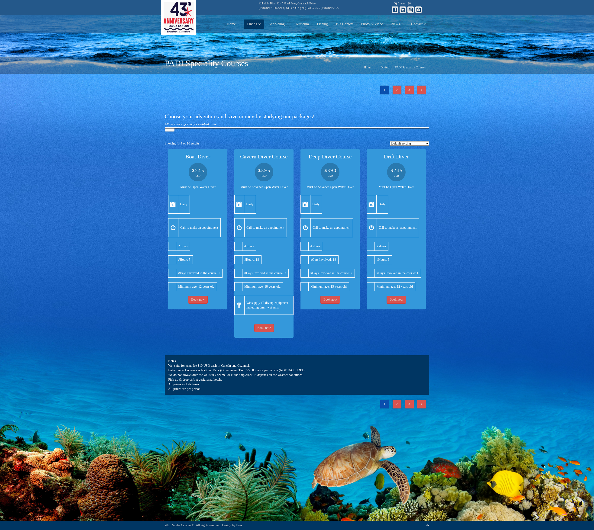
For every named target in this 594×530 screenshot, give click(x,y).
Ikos (239, 525)
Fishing (322, 24)
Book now (198, 299)
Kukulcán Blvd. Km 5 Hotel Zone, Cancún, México (287, 3)
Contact (417, 24)
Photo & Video (372, 24)
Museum (302, 24)
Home (232, 24)
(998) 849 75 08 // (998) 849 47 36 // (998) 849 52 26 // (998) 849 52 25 (299, 8)
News (396, 24)
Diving (252, 24)
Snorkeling (277, 24)
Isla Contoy (344, 24)
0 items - (404, 3)
